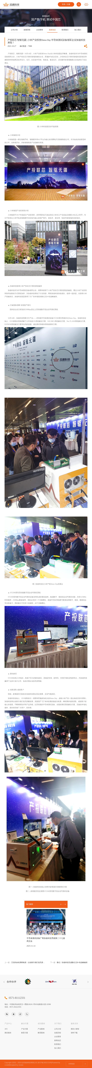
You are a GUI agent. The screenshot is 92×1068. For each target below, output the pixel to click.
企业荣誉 (39, 30)
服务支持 (74, 1023)
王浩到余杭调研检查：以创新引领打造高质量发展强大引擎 (25, 962)
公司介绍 (14, 30)
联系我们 (65, 30)
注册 (68, 4)
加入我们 (77, 30)
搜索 (79, 4)
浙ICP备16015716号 (44, 1062)
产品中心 (8, 1023)
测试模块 (8, 1033)
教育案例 (41, 1033)
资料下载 (74, 1033)
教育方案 (24, 1033)
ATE (6, 1029)
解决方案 (24, 1023)
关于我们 (57, 1023)
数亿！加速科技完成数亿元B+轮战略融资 (68, 962)
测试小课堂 (75, 1029)
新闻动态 (52, 30)
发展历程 (27, 30)
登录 (63, 4)
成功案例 (41, 1023)
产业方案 (24, 1029)
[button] (64, 904)
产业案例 (41, 1029)
